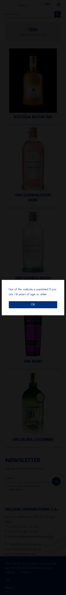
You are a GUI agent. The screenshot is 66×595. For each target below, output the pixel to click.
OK (33, 304)
